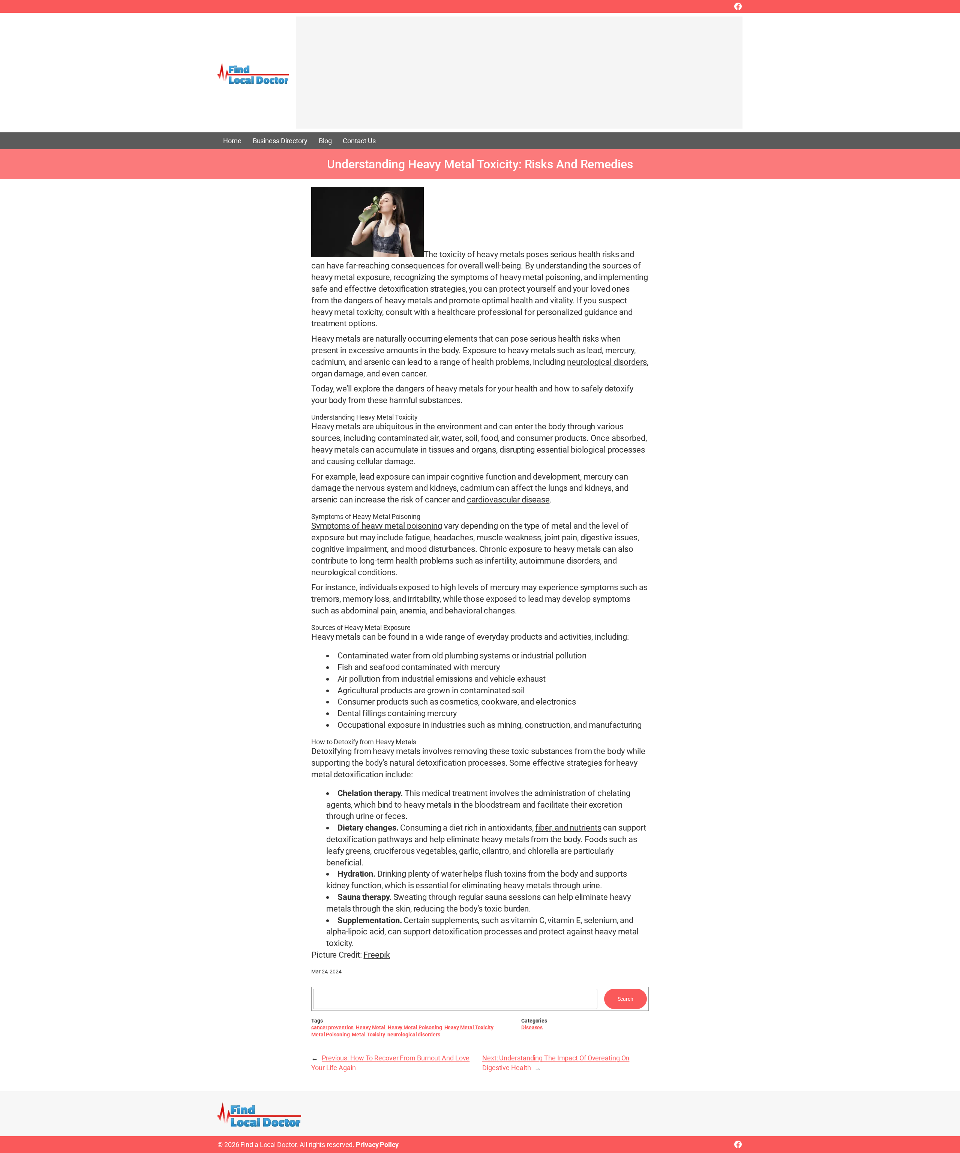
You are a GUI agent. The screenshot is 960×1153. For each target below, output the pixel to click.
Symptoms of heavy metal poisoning (376, 526)
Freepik (376, 955)
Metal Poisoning (330, 1035)
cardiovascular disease (508, 499)
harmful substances (424, 400)
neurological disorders (607, 362)
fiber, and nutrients (568, 827)
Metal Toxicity (368, 1035)
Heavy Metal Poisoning (415, 1027)
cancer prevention (332, 1027)
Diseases (532, 1027)
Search (625, 999)
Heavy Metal (371, 1027)
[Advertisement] (519, 76)
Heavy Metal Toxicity (469, 1027)
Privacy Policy (377, 1145)
